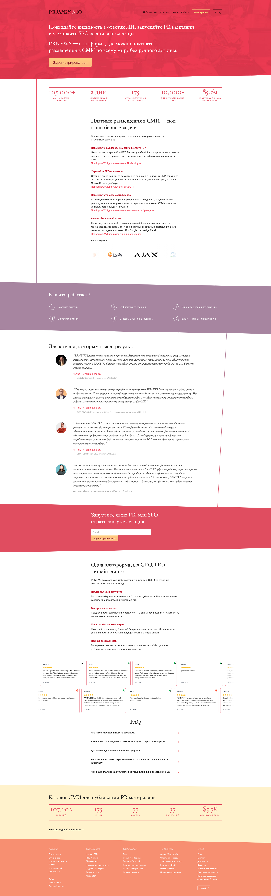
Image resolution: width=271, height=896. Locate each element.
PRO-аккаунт (149, 12)
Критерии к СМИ (168, 864)
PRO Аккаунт (92, 857)
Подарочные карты (95, 868)
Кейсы (185, 12)
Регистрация (201, 12)
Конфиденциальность (207, 872)
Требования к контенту (171, 861)
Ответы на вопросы (169, 857)
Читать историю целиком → (89, 373)
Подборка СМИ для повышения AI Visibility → (116, 163)
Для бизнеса (54, 857)
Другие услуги (92, 872)
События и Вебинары (133, 857)
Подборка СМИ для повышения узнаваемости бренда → (122, 210)
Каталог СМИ (92, 854)
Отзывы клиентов (131, 872)
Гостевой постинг (57, 886)
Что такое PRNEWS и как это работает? (113, 732)
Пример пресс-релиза (170, 872)
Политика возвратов (206, 875)
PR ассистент (92, 861)
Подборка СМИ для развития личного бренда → (118, 234)
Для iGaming (54, 871)
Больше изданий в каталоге (65, 829)
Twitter (126, 861)
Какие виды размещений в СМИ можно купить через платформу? (128, 741)
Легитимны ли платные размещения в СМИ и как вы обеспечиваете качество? (129, 761)
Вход (218, 12)
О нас (200, 854)
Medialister (91, 875)
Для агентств (55, 854)
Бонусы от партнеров (133, 868)
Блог (175, 12)
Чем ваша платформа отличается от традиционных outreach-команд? (130, 771)
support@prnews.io (169, 854)
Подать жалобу (167, 868)
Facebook (135, 861)
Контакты (201, 857)
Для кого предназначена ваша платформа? (115, 750)
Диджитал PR (55, 882)
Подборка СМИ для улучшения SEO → (112, 186)
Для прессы (202, 861)
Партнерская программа (134, 864)
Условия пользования (207, 868)
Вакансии (201, 864)
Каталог (164, 12)
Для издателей (55, 867)
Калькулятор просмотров (97, 864)
